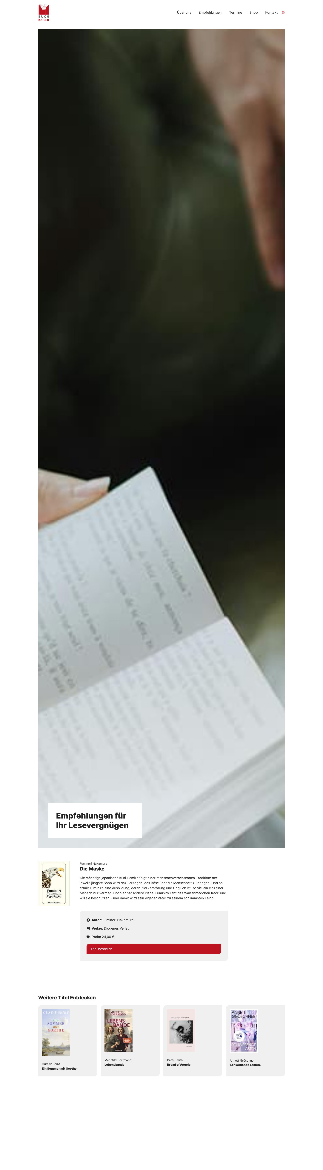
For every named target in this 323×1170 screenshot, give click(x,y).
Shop (254, 12)
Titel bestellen (101, 949)
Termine (235, 12)
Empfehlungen (210, 12)
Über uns (184, 12)
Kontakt (271, 12)
